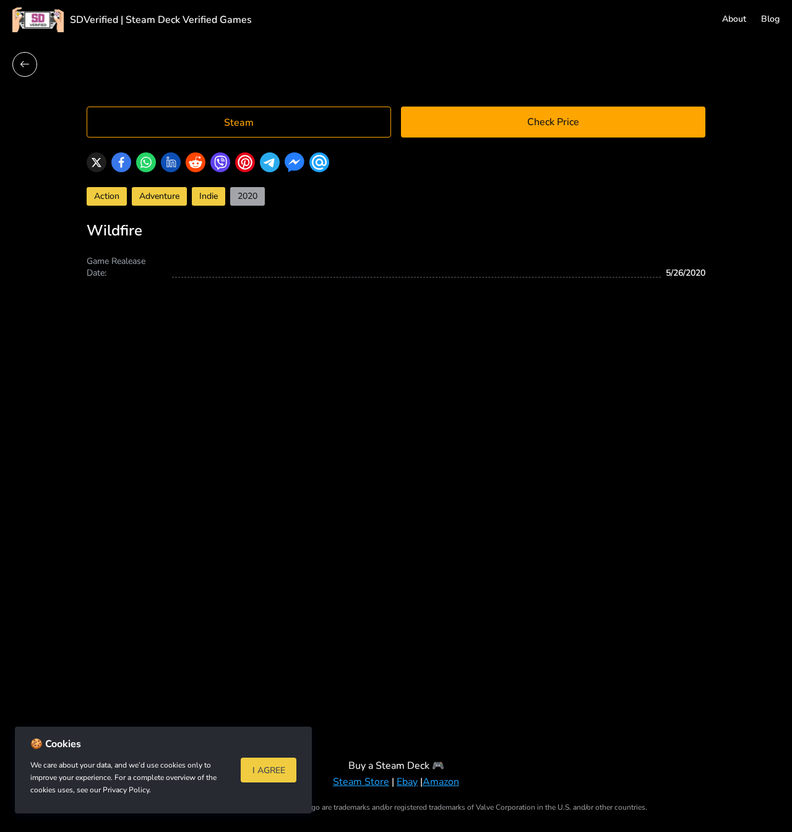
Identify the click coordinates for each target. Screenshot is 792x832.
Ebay (407, 782)
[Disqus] (396, 507)
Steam (239, 122)
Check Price (553, 122)
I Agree (268, 770)
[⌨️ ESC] (24, 64)
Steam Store (361, 782)
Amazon (441, 782)
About (734, 19)
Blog (770, 19)
